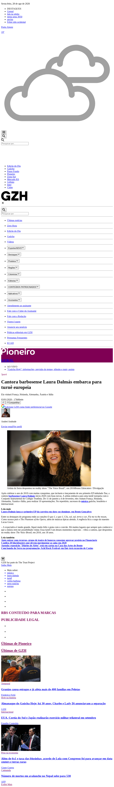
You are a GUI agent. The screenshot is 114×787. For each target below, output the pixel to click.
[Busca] (4, 136)
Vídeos (10, 241)
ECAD (10, 343)
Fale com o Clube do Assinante (21, 311)
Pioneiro (11, 174)
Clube (10, 187)
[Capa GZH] (57, 150)
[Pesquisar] (4, 210)
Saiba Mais (6, 565)
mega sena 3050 (14, 16)
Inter (9, 184)
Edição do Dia (14, 166)
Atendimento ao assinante (19, 305)
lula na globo (13, 14)
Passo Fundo (13, 171)
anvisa (10, 19)
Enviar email (7, 426)
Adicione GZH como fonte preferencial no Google (28, 407)
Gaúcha (10, 168)
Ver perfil (17, 426)
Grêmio (10, 182)
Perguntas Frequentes (17, 337)
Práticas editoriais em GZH (20, 332)
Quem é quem (13, 321)
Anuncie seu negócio (17, 327)
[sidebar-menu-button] (4, 132)
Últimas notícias (14, 220)
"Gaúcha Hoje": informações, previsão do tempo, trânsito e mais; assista (40, 369)
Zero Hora (12, 225)
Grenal (10, 11)
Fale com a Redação (16, 316)
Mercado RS (13, 179)
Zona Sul (11, 176)
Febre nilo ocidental (16, 22)
